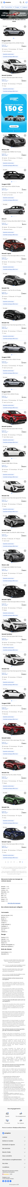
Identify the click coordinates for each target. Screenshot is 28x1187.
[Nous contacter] (26, 2)
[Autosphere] (7, 2)
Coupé (4, 922)
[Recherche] (20, 2)
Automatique (6, 952)
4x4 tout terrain (7, 915)
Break (3, 919)
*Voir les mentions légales (14, 128)
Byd (3, 895)
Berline (4, 917)
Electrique (5, 941)
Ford (4, 897)
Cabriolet (4, 920)
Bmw (4, 893)
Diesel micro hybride (7, 946)
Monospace (5, 928)
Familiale (4, 926)
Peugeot (5, 888)
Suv (3, 930)
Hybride (5, 939)
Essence (5, 937)
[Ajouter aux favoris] (25, 26)
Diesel (4, 943)
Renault (5, 886)
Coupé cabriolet (6, 924)
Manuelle (5, 954)
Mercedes (5, 892)
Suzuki (4, 901)
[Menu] (1, 2)
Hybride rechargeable (7, 944)
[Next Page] (22, 862)
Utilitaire (4, 931)
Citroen (4, 890)
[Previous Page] (6, 862)
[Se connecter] (23, 2)
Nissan (4, 899)
